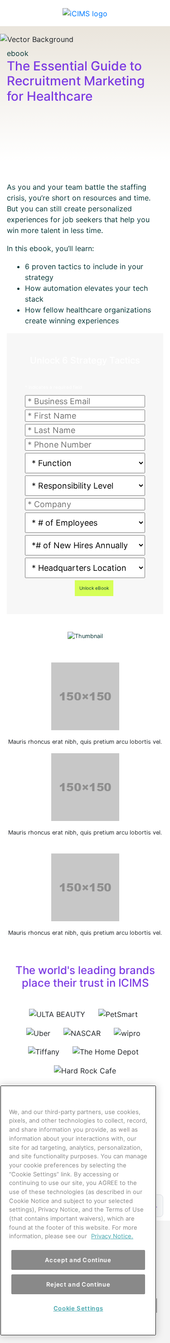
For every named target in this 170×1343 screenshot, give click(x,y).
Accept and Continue (78, 1260)
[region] (78, 1210)
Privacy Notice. (112, 1236)
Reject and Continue (78, 1284)
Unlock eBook (94, 588)
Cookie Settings (78, 1308)
